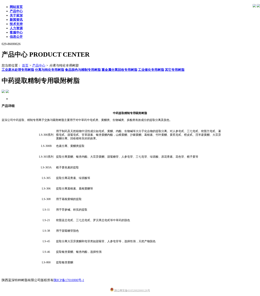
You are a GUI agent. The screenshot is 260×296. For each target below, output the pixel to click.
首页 (25, 65)
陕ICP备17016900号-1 (69, 280)
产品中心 (38, 65)
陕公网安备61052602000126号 (132, 290)
